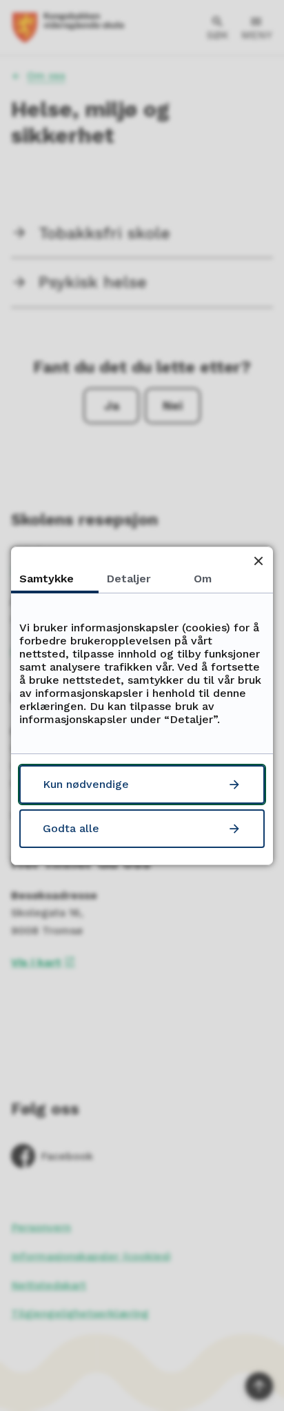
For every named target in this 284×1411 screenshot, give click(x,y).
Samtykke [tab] (46, 578)
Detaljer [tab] (129, 578)
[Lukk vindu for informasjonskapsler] (258, 561)
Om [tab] (203, 578)
